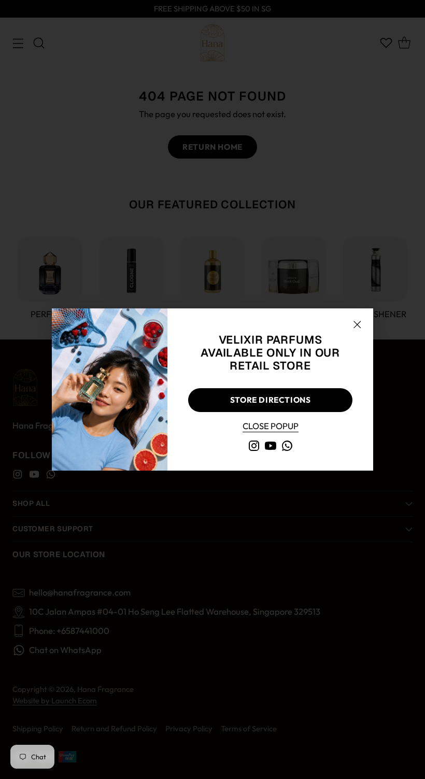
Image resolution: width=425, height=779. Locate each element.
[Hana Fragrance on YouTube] (270, 448)
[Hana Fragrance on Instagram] (254, 448)
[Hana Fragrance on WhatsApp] (287, 448)
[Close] (357, 324)
